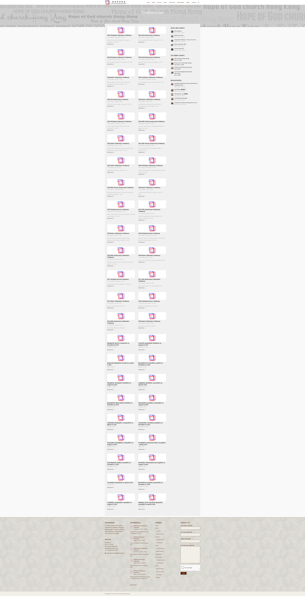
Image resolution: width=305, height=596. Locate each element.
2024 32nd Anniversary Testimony (149, 57)
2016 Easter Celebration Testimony (149, 321)
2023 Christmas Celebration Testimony (150, 77)
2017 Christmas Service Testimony (118, 279)
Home (156, 525)
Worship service (160, 539)
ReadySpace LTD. (134, 593)
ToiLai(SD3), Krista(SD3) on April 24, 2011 (120, 482)
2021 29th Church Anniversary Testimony (151, 143)
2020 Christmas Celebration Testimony (150, 165)
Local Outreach (160, 563)
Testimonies (158, 554)
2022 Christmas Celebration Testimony (119, 121)
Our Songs (158, 574)
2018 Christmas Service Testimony (149, 233)
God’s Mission (159, 534)
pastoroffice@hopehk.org (117, 553)
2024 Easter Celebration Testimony (118, 77)
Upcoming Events (160, 548)
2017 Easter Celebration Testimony (118, 301)
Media (156, 566)
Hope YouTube (159, 571)
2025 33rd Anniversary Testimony (149, 35)
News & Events (159, 551)
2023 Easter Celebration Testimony (149, 99)
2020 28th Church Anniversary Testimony (120, 187)
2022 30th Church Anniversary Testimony (151, 121)
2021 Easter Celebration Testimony (118, 165)
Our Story (158, 531)
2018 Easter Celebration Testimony (149, 255)
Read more (110, 44)
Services (157, 537)
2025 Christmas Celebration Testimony (119, 35)
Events (157, 545)
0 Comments (110, 37)
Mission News (158, 557)
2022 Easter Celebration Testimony (118, 143)
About (156, 528)
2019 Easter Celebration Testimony (118, 233)
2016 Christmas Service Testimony (149, 301)
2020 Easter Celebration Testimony (149, 187)
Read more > (134, 585)
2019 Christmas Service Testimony (118, 209)
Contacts (157, 577)
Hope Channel (159, 568)
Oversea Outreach (160, 560)
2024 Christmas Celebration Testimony (119, 57)
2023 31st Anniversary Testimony (117, 99)
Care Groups (159, 542)
